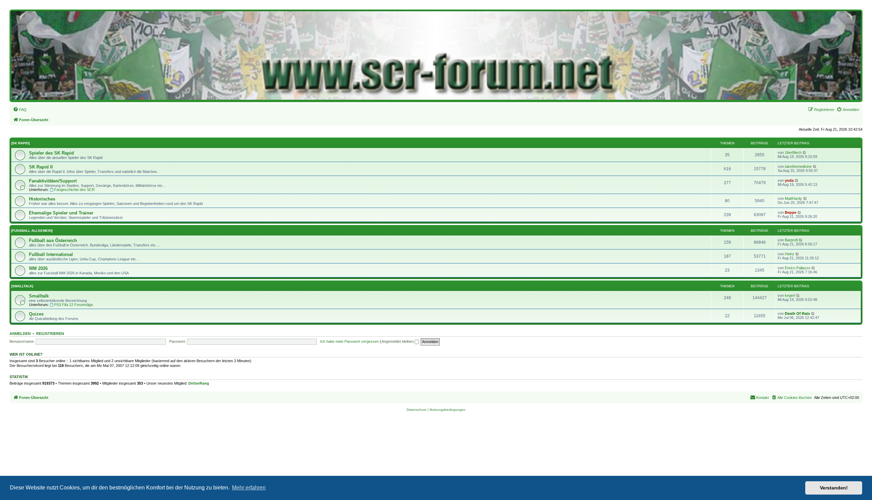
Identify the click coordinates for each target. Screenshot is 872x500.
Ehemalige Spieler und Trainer (61, 212)
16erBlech (793, 152)
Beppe (790, 212)
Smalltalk (39, 296)
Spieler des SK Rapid (51, 153)
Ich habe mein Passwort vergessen (349, 341)
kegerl (790, 295)
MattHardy (793, 198)
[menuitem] (20, 110)
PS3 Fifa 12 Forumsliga (73, 305)
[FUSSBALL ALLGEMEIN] (31, 230)
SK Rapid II (41, 167)
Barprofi (791, 240)
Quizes (36, 314)
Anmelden (20, 334)
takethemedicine (798, 166)
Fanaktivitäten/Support (53, 180)
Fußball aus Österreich (53, 240)
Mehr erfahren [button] (249, 487)
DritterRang (198, 383)
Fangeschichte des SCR (74, 190)
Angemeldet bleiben (398, 341)
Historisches (42, 198)
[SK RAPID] (20, 143)
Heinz (789, 254)
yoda (789, 180)
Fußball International (51, 254)
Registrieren (50, 334)
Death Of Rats (797, 313)
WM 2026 (38, 268)
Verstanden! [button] (834, 487)
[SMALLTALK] (22, 286)
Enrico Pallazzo (797, 268)
